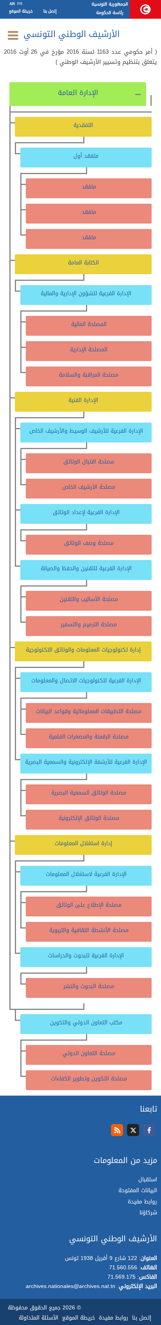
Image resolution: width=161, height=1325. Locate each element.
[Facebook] (149, 1130)
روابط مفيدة (142, 1201)
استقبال (147, 1179)
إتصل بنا (50, 11)
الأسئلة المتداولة (38, 1318)
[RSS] (117, 1130)
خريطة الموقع (21, 11)
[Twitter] (133, 1130)
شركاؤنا (148, 1212)
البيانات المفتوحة (137, 1190)
